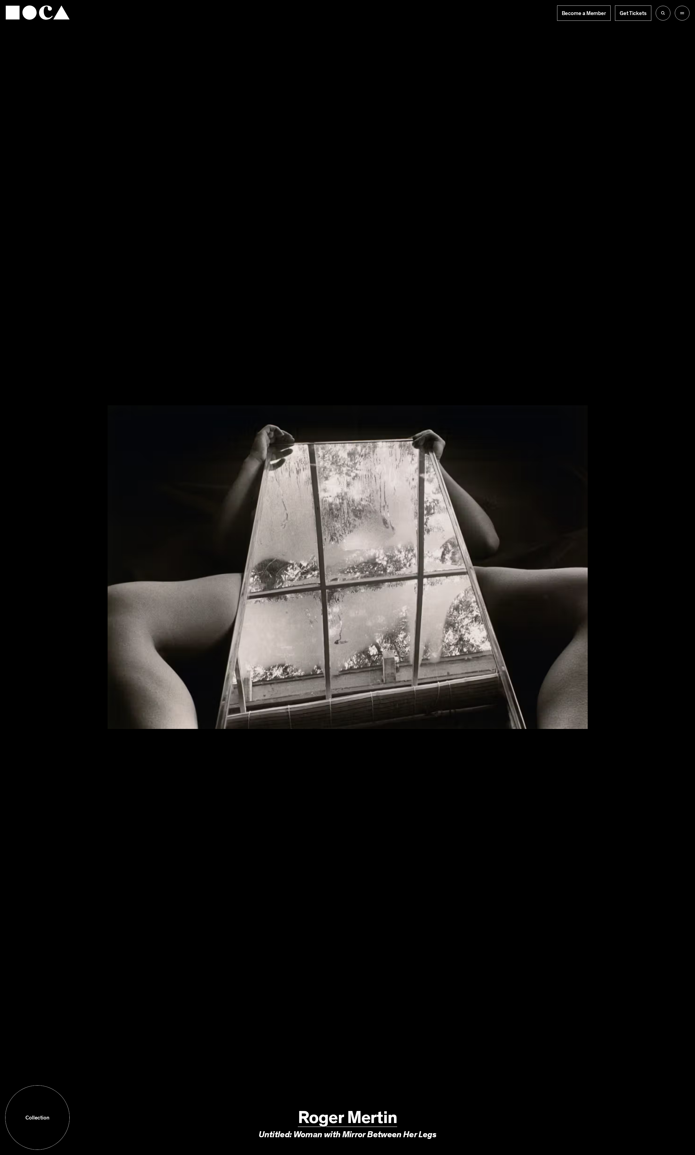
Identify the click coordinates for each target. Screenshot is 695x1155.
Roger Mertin (347, 1117)
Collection (37, 1117)
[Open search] (663, 13)
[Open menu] (682, 13)
